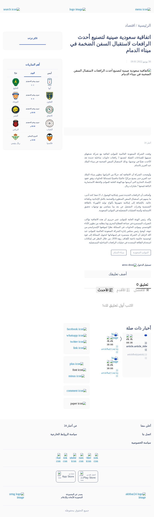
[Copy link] (80, 347)
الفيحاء (15, 102)
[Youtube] (73, 457)
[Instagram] (81, 457)
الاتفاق (49, 116)
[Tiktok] (65, 457)
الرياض (16, 129)
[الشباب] (50, 123)
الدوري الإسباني (32, 136)
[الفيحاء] (16, 95)
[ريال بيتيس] (16, 136)
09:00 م (32, 112)
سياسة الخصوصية (141, 442)
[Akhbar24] (133, 495)
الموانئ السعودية (141, 252)
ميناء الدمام (118, 252)
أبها (49, 88)
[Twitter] (78, 341)
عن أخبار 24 (70, 425)
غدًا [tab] (15, 73)
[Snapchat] (58, 457)
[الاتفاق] (50, 109)
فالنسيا (49, 143)
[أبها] (50, 81)
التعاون (49, 102)
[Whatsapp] (76, 335)
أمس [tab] (49, 73)
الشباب (50, 129)
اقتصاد (130, 25)
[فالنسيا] (50, 136)
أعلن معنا (146, 425)
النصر (15, 116)
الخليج (15, 88)
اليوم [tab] (33, 73)
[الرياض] (16, 123)
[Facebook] (77, 328)
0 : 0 (32, 99)
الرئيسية (144, 25)
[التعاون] (50, 95)
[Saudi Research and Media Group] (16, 495)
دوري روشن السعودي (32, 81)
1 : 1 (32, 85)
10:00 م (32, 140)
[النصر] (16, 109)
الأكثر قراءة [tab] (32, 38)
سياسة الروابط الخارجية (64, 434)
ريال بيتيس (15, 143)
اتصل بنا (146, 434)
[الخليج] (16, 81)
